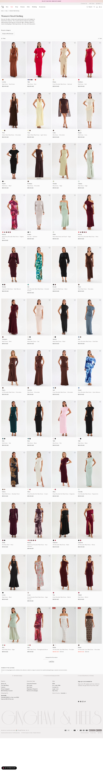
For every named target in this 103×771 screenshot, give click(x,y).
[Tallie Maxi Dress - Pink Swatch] (33, 79)
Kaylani (80, 132)
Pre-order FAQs (56, 685)
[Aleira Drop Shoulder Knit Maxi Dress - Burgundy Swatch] (30, 489)
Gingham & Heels (28, 732)
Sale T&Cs (55, 690)
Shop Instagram (5, 689)
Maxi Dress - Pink (57, 443)
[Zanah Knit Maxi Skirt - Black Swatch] (4, 540)
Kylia (3, 440)
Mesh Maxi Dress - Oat (33, 341)
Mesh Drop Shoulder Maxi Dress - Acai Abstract (37, 545)
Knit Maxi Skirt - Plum (7, 544)
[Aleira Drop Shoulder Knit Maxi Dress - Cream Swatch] (53, 489)
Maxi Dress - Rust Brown (8, 84)
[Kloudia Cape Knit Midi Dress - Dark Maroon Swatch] (55, 284)
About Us (3, 683)
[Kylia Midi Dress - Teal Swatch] (28, 438)
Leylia (54, 132)
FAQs (53, 683)
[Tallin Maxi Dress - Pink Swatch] (79, 438)
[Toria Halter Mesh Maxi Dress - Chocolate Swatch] (30, 130)
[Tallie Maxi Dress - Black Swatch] (32, 79)
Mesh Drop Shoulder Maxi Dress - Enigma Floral (13, 237)
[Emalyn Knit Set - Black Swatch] (28, 232)
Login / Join (55, 689)
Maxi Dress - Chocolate (33, 185)
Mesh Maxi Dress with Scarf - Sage (62, 236)
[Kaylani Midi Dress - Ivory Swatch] (4, 181)
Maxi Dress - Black (83, 443)
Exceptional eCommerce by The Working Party (10, 732)
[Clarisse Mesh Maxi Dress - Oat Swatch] (53, 337)
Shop (16, 7)
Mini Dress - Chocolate (59, 135)
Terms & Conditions (85, 732)
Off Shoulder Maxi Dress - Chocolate (11, 392)
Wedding (34, 7)
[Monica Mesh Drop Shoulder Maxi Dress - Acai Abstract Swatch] (4, 232)
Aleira (28, 491)
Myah (79, 286)
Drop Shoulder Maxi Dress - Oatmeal (62, 84)
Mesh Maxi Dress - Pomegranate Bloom (37, 649)
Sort (101, 38)
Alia (28, 286)
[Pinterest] (80, 701)
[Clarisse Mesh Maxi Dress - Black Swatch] (30, 337)
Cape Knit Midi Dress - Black (60, 289)
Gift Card (91, 3)
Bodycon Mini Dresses (7, 33)
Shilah (54, 234)
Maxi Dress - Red (31, 84)
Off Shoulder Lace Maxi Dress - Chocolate (89, 649)
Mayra (3, 390)
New (7, 7)
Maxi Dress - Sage (57, 185)
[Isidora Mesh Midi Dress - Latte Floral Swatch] (4, 489)
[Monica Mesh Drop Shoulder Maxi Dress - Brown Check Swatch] (8, 232)
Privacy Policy (93, 732)
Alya (3, 647)
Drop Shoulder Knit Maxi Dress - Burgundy (63, 494)
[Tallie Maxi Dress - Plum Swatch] (30, 79)
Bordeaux (29, 183)
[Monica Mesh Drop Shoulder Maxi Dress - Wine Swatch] (6, 232)
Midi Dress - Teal (6, 443)
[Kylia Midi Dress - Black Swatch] (4, 438)
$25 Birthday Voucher (7, 690)
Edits (28, 7)
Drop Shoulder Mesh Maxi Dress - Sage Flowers (37, 597)
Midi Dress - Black (6, 185)
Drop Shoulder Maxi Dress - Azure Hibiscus (89, 392)
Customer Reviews (32, 683)
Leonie (3, 595)
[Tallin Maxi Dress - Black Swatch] (55, 438)
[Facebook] (78, 701)
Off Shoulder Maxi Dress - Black (61, 544)
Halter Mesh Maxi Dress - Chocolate (11, 135)
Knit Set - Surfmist (32, 236)
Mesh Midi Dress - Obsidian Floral (10, 494)
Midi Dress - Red (82, 84)
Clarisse (29, 339)
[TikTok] (85, 701)
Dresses (23, 7)
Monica (4, 234)
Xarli (79, 339)
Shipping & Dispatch (32, 689)
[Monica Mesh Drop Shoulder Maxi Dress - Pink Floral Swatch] (3, 232)
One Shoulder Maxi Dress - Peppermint (88, 494)
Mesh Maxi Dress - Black (59, 341)
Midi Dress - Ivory (82, 135)
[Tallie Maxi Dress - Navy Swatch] (28, 79)
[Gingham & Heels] (51, 718)
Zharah (79, 390)
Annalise (55, 183)
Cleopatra (4, 339)
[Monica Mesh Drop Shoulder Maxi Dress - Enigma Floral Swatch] (86, 232)
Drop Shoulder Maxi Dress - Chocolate (63, 392)
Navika (54, 647)
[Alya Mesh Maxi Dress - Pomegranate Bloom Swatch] (4, 645)
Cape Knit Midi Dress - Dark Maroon (11, 289)
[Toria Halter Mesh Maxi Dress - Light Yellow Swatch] (3, 130)
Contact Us (84, 3)
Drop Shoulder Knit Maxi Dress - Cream (37, 494)
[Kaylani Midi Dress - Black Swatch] (79, 130)
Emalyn (29, 234)
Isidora (3, 491)
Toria (3, 132)
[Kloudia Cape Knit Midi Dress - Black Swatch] (3, 284)
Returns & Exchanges (32, 690)
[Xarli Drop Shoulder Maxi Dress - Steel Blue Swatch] (53, 388)
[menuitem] (7, 7)
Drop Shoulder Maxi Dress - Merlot (62, 597)
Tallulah (80, 595)
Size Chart (29, 687)
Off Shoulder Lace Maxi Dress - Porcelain (63, 649)
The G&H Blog (4, 685)
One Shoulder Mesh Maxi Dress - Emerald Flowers (38, 289)
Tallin (54, 440)
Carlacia (80, 183)
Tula (54, 595)
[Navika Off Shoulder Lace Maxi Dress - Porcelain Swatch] (80, 645)
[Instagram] (82, 701)
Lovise (29, 595)
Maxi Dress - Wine (7, 341)
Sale (12, 7)
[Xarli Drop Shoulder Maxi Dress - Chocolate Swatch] (80, 337)
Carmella (80, 491)
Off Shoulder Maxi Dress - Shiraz (86, 544)
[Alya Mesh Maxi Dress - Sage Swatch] (28, 645)
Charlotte (55, 542)
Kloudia (4, 286)
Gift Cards (29, 685)
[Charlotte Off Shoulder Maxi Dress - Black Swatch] (79, 540)
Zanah (3, 542)
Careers (3, 687)
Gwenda (29, 390)
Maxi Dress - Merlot (83, 597)
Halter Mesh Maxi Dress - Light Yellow (37, 135)
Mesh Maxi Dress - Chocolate (85, 289)
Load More (51, 661)
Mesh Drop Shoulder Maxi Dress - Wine (88, 236)
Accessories (42, 7)
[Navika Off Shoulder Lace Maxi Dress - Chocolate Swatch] (53, 645)
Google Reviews (21, 730)
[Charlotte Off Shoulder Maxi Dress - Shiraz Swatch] (55, 540)
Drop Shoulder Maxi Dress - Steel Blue (88, 341)
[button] (9, 767)
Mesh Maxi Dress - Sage (8, 649)
